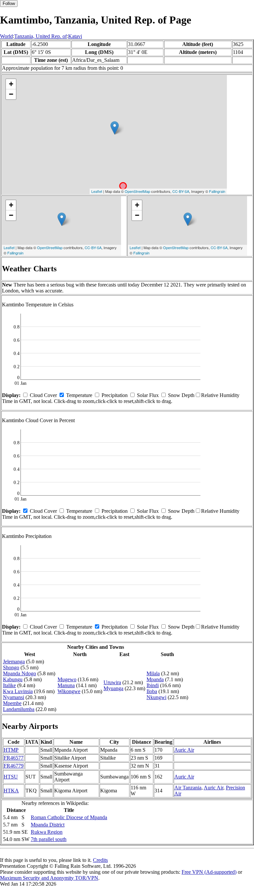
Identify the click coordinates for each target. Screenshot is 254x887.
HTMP (11, 750)
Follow (9, 3)
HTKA (11, 790)
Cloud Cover (43, 395)
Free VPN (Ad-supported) (209, 872)
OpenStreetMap (137, 191)
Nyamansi (13, 697)
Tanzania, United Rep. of (40, 36)
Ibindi (153, 685)
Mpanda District (47, 824)
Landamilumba (18, 709)
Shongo (11, 667)
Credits (100, 860)
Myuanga (113, 688)
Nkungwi (156, 697)
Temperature (79, 395)
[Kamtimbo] (114, 128)
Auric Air (184, 750)
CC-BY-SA (180, 191)
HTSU (11, 776)
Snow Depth (181, 395)
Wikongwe (69, 691)
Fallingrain (217, 191)
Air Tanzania (187, 787)
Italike (9, 685)
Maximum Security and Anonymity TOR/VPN (49, 878)
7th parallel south (48, 839)
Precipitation (115, 395)
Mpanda (155, 679)
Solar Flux (148, 395)
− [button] (11, 94)
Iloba (152, 691)
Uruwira (112, 682)
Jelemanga (14, 661)
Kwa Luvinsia (18, 691)
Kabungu (12, 679)
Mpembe (12, 703)
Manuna (66, 685)
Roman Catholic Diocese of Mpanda (69, 817)
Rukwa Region (47, 832)
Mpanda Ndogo (19, 673)
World (6, 36)
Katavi (75, 36)
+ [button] (11, 84)
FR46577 (13, 758)
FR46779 (13, 766)
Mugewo (67, 679)
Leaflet (96, 191)
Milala (153, 673)
